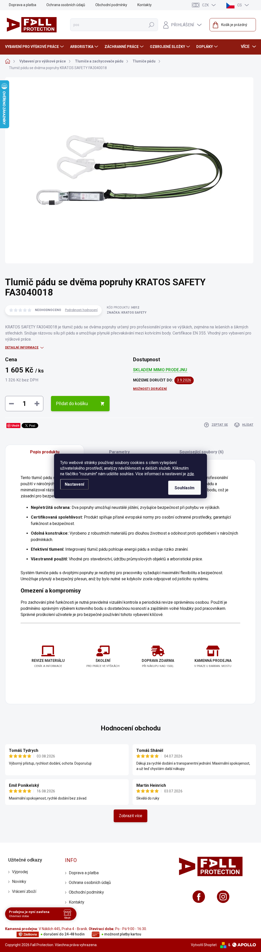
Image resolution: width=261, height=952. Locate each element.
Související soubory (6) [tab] (201, 451)
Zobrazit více (130, 815)
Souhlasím (184, 487)
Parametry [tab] (119, 451)
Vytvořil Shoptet (204, 945)
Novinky (19, 881)
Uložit (15, 425)
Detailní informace (21, 347)
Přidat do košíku (72, 403)
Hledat (151, 25)
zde (190, 473)
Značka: (127, 312)
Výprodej (20, 871)
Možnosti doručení (150, 389)
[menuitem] (35, 46)
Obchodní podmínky (111, 5)
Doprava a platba (22, 5)
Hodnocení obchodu (131, 728)
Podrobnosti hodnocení (81, 310)
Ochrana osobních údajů (65, 5)
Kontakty (144, 5)
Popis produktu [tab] (44, 451)
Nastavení (74, 484)
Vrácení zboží (24, 891)
